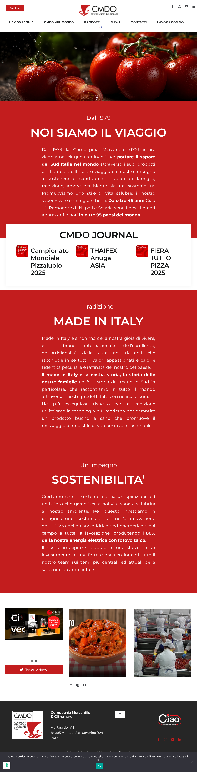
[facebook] (172, 6)
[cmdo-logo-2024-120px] (98, 6)
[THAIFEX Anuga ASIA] (82, 248)
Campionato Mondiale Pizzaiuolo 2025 (50, 261)
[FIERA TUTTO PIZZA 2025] (142, 248)
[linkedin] (193, 6)
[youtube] (186, 6)
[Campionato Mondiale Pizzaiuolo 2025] (22, 248)
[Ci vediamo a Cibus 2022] (34, 624)
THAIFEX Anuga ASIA (103, 258)
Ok (99, 766)
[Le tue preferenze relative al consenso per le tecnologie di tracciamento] (6, 765)
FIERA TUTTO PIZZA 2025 (160, 261)
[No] (192, 762)
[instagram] (179, 6)
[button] (72, 643)
